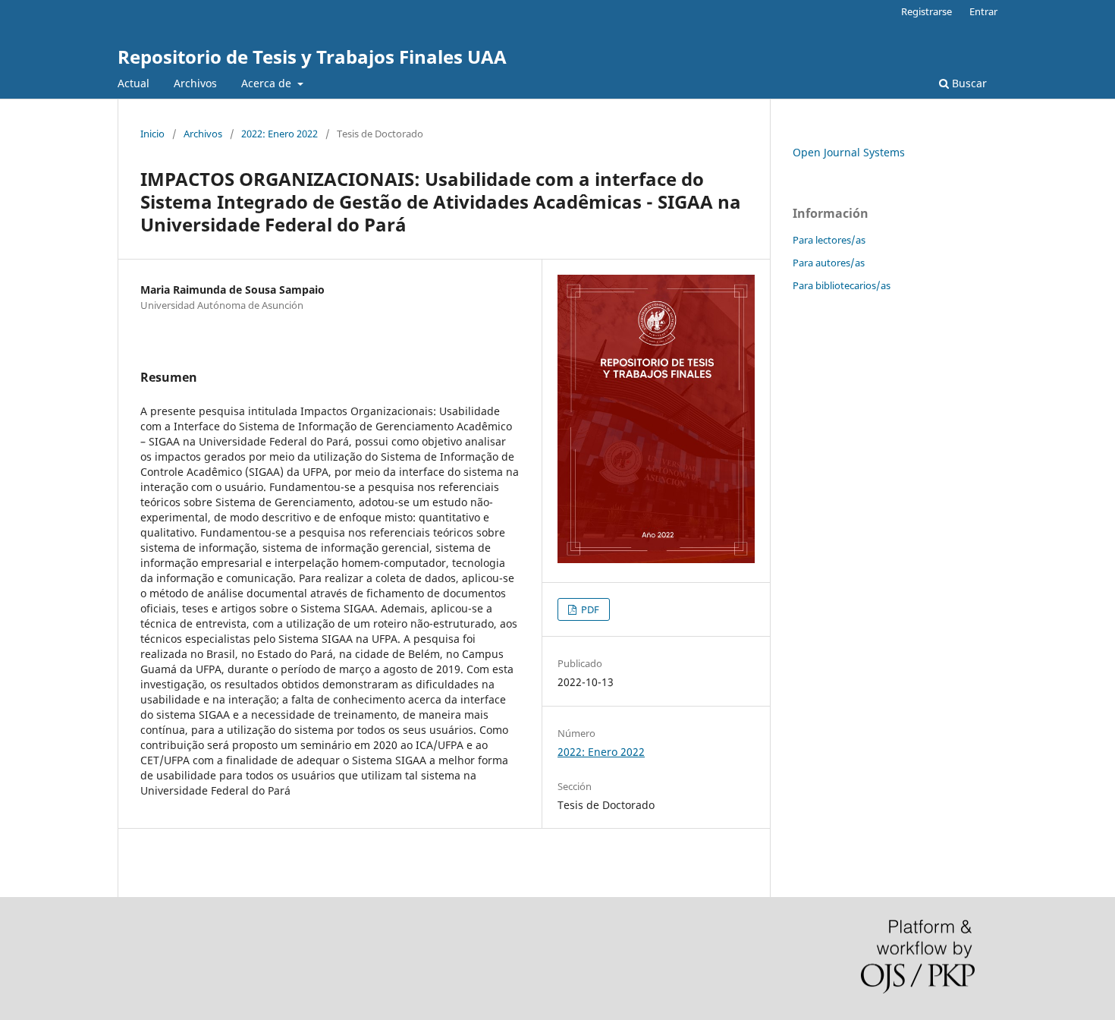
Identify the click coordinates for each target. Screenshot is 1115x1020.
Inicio (152, 133)
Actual (133, 83)
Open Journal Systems (849, 152)
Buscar (968, 83)
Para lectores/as (829, 240)
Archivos (195, 83)
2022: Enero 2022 (279, 133)
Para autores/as (829, 262)
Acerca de (267, 83)
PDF (589, 609)
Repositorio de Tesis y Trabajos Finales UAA (312, 56)
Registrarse (926, 11)
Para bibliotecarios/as (841, 285)
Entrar (983, 11)
